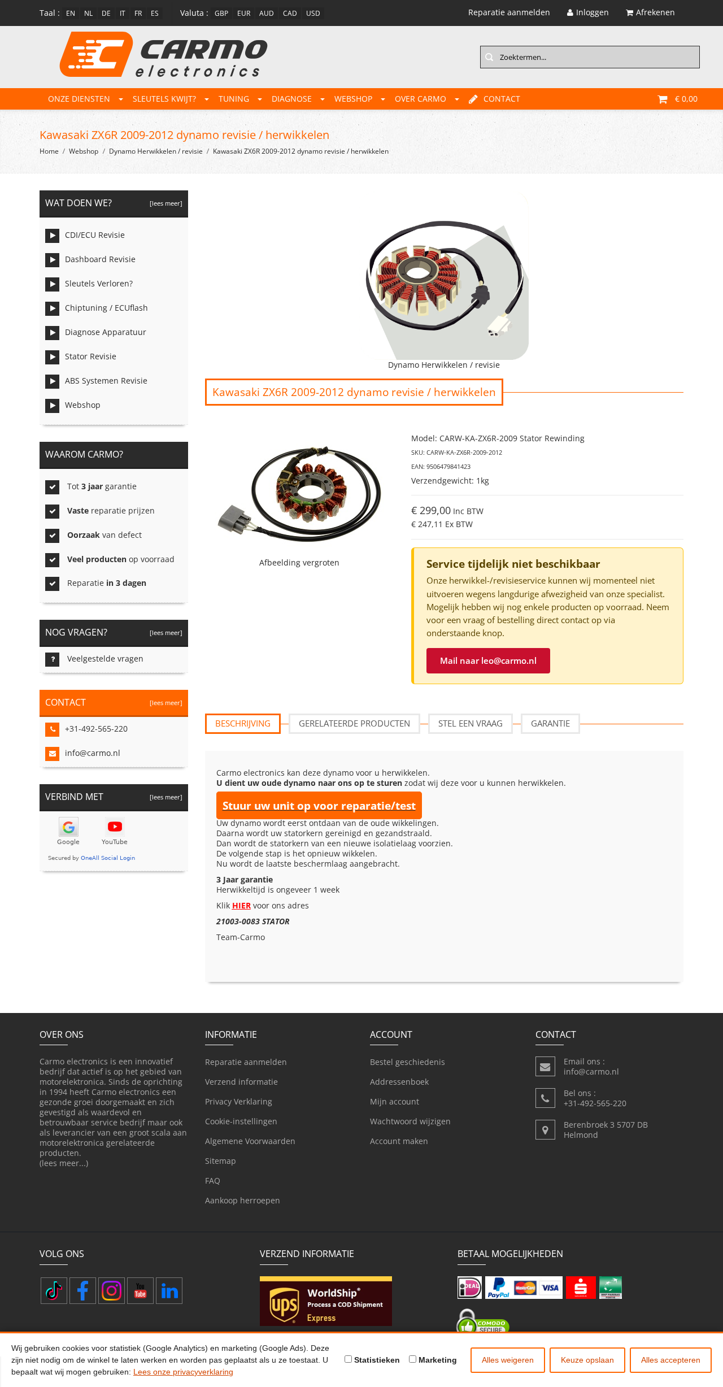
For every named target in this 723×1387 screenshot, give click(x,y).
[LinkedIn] (169, 1291)
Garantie (550, 723)
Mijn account (394, 1101)
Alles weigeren (508, 1359)
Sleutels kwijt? (164, 98)
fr (138, 13)
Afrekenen (655, 12)
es (155, 13)
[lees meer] (164, 203)
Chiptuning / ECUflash (106, 307)
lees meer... (64, 1163)
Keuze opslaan (587, 1359)
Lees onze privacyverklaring (183, 1371)
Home (49, 151)
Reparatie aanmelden (246, 1061)
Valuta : (194, 12)
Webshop (353, 98)
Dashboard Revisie (100, 259)
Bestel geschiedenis (407, 1061)
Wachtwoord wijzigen (410, 1121)
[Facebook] (83, 1291)
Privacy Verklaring (238, 1101)
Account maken (399, 1141)
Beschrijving (243, 723)
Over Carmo (420, 98)
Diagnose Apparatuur (105, 332)
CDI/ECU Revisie (95, 234)
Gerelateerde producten (354, 723)
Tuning (234, 98)
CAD (290, 13)
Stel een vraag (470, 723)
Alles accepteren (670, 1359)
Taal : (50, 12)
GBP (221, 13)
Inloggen (592, 12)
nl (88, 13)
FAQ (212, 1180)
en (70, 13)
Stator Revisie (90, 356)
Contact (502, 98)
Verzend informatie (241, 1081)
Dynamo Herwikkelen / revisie (156, 151)
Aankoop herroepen (242, 1200)
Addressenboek (399, 1081)
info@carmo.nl (92, 752)
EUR (243, 13)
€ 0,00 (686, 98)
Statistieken (376, 1359)
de (106, 13)
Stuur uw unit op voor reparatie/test (319, 805)
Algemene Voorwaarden (250, 1141)
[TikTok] (54, 1291)
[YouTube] (140, 1291)
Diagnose (292, 98)
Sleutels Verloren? (99, 283)
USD (313, 13)
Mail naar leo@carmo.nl (488, 660)
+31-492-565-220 (96, 728)
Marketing (436, 1359)
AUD (266, 13)
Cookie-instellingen (241, 1121)
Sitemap (220, 1160)
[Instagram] (111, 1291)
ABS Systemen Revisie (106, 380)
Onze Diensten (79, 98)
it (122, 13)
